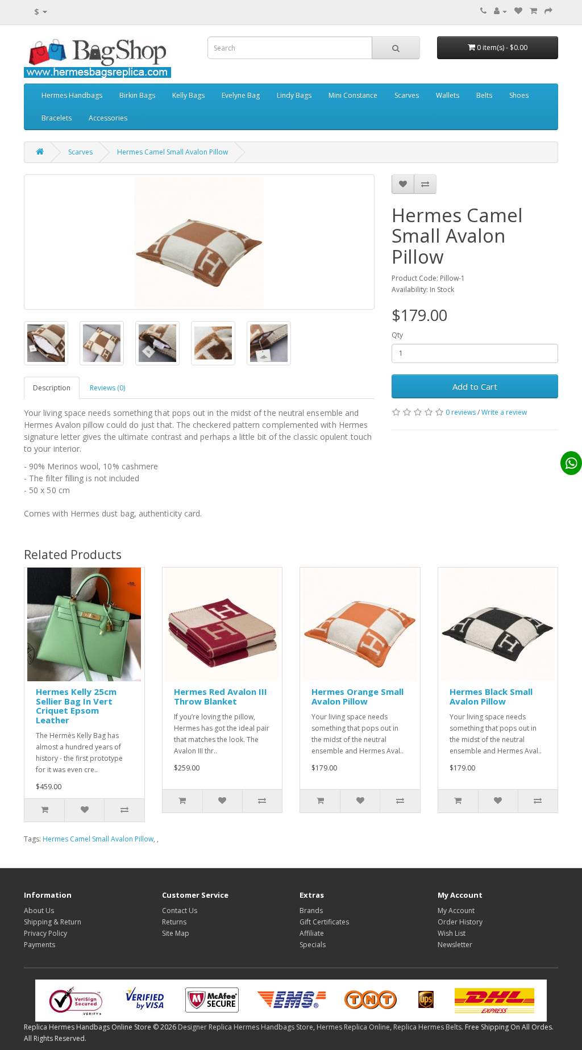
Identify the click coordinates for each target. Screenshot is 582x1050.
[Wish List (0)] (518, 11)
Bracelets (56, 118)
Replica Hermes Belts (427, 1027)
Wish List (451, 933)
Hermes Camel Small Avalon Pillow (172, 152)
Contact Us (179, 910)
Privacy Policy (45, 933)
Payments (39, 944)
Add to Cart (474, 386)
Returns (174, 922)
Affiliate (312, 933)
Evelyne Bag (241, 95)
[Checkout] (548, 11)
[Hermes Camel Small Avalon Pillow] (199, 242)
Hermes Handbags (71, 95)
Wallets (447, 95)
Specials (313, 944)
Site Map (175, 933)
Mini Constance (353, 95)
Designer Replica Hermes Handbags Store (245, 1027)
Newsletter (455, 944)
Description (51, 388)
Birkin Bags (137, 95)
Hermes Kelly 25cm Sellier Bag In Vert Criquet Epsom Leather (76, 706)
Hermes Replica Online (353, 1027)
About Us (39, 910)
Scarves (406, 95)
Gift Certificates (324, 922)
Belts (484, 95)
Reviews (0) (107, 388)
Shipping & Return (52, 922)
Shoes (519, 95)
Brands (311, 910)
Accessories (108, 118)
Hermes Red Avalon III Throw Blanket (220, 696)
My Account (456, 910)
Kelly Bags (188, 95)
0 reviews (461, 412)
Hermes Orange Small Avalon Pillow (357, 696)
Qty (397, 335)
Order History (460, 922)
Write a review (504, 412)
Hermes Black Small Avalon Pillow (491, 696)
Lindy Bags (294, 95)
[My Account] (500, 11)
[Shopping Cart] (533, 11)
